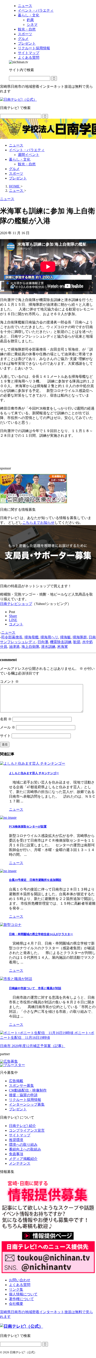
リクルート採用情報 (25, 1100)
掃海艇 (65, 637)
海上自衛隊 (30, 646)
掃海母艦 (31, 637)
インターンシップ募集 (27, 1104)
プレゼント (18, 178)
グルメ (14, 169)
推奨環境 (16, 1140)
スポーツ (16, 173)
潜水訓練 (48, 646)
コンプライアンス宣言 (27, 1130)
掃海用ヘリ (49, 637)
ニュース (16, 145)
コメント (9, 681)
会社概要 (16, 1304)
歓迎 (76, 642)
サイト (5, 736)
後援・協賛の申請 (23, 1095)
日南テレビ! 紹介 (22, 1126)
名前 (6, 719)
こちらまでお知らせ (38, 522)
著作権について (21, 1299)
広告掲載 (16, 1081)
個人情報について (23, 1294)
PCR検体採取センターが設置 (28, 826)
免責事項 (16, 1154)
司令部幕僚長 (12, 637)
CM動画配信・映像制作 (28, 1090)
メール (7, 727)
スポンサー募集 (21, 1085)
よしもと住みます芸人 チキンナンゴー (34, 773)
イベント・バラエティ (27, 150)
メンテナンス (19, 1163)
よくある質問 (19, 1285)
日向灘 (43, 642)
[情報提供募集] (48, 1226)
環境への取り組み (23, 1144)
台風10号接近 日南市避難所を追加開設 (35, 880)
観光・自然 (27, 164)
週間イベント (28, 155)
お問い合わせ (19, 1280)
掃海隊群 (80, 637)
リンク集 (16, 1289)
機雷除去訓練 (60, 642)
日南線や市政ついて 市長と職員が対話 (35, 988)
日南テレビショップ (16, 604)
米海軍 (62, 646)
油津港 (14, 646)
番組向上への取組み (25, 1149)
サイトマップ (19, 1135)
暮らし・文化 (19, 159)
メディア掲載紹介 (23, 1159)
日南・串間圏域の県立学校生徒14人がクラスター (41, 934)
